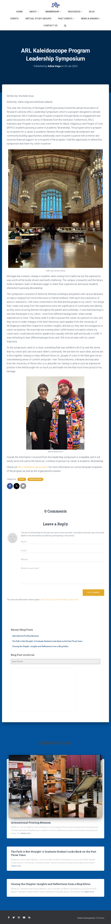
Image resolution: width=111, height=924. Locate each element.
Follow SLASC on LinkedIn (29, 917)
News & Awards (90, 18)
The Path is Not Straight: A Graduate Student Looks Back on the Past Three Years (47, 641)
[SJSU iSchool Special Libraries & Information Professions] (55, 4)
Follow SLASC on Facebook (9, 917)
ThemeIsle (99, 918)
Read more (25, 833)
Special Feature (35, 479)
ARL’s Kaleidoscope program (33, 467)
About (33, 11)
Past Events (65, 18)
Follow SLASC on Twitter (13, 917)
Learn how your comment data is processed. (59, 599)
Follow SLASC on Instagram (19, 917)
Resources (74, 11)
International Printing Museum (25, 636)
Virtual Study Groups (38, 18)
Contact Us (50, 25)
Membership (52, 11)
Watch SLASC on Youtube (24, 917)
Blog (92, 11)
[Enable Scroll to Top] (105, 918)
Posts (21, 479)
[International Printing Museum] (55, 786)
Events (14, 18)
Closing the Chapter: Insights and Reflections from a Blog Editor (40, 646)
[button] (38, 11)
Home (19, 11)
